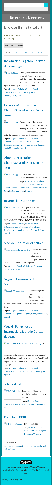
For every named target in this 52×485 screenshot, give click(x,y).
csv (10, 446)
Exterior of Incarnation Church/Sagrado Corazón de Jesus (23, 110)
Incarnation (19, 226)
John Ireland (12, 384)
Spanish (18, 95)
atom (6, 446)
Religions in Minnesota (27, 18)
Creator (25, 52)
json (23, 446)
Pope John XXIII (15, 417)
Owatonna (38, 266)
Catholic (21, 89)
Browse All (8, 35)
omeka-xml (41, 446)
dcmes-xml (16, 446)
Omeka (21, 479)
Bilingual (13, 89)
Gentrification (20, 141)
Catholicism (9, 92)
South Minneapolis (11, 148)
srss (13, 449)
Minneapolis (28, 92)
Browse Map (9, 38)
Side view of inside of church (23, 243)
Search (46, 5)
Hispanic (18, 313)
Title (16, 52)
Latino (33, 313)
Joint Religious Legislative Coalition (29, 404)
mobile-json (31, 446)
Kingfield (18, 92)
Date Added (37, 52)
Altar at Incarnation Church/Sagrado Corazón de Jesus (23, 162)
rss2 (5, 449)
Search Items (35, 35)
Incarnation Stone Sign (20, 200)
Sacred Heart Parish (12, 269)
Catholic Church (31, 89)
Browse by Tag (21, 35)
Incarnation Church (34, 141)
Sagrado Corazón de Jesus (33, 144)
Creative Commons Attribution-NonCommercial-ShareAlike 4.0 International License (26, 469)
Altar (27, 181)
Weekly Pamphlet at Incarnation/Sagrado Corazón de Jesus (24, 331)
